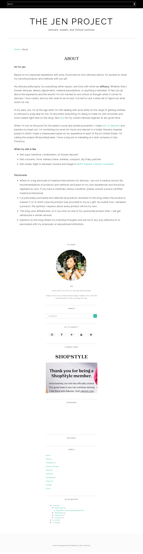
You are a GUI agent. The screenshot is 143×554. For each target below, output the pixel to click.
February (59, 515)
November (59, 513)
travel (48, 488)
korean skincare (52, 466)
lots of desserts (111, 125)
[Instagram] (52, 335)
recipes (49, 485)
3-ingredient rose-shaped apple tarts (69, 510)
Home (17, 49)
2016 (55, 523)
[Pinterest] (71, 335)
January (58, 518)
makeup (49, 470)
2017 (55, 520)
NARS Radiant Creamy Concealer (95, 164)
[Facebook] (62, 335)
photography (51, 477)
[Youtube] (81, 335)
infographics (51, 463)
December (59, 508)
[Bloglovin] (91, 335)
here (61, 118)
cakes (48, 455)
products (49, 481)
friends (49, 459)
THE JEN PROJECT (71, 21)
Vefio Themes (84, 545)
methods (49, 474)
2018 (55, 505)
